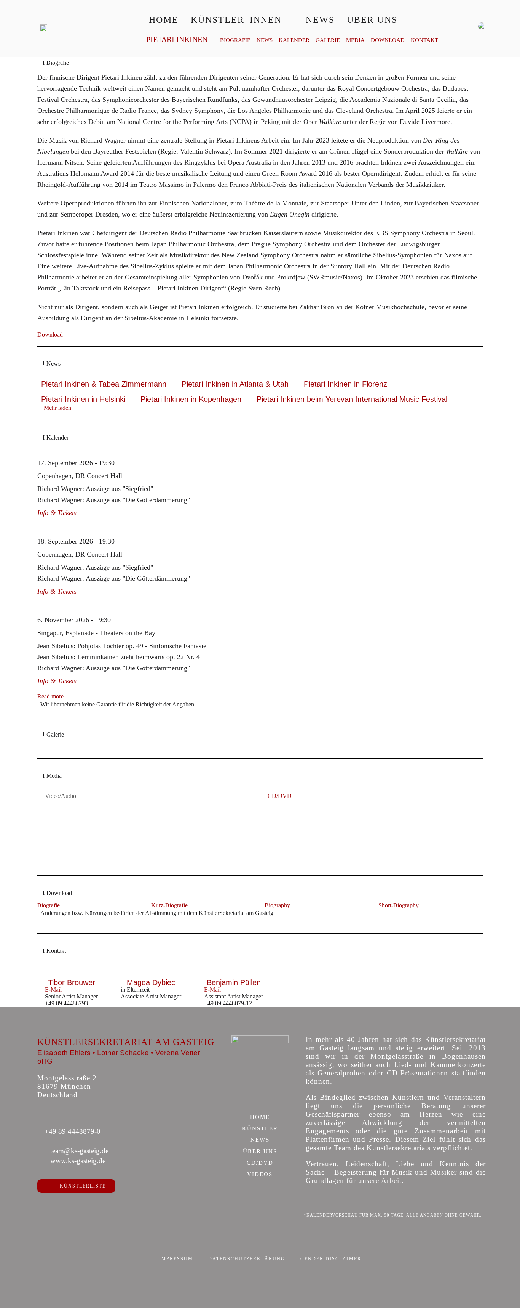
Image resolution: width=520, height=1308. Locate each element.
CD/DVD (260, 1163)
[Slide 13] (300, 856)
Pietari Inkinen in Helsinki (83, 399)
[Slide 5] (236, 856)
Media (355, 40)
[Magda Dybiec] (150, 975)
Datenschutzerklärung (246, 1258)
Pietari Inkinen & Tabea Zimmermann (103, 384)
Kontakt (424, 40)
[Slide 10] (276, 856)
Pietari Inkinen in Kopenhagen (190, 399)
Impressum (176, 1258)
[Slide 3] (220, 856)
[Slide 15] (316, 856)
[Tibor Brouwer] (71, 975)
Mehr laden (57, 407)
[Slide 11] (284, 856)
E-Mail (53, 989)
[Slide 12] (292, 856)
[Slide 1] (204, 856)
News (320, 20)
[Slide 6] (244, 856)
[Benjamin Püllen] (233, 975)
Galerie (328, 40)
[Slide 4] (228, 856)
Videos (260, 1174)
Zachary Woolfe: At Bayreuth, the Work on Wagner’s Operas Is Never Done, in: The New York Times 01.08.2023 (223, 843)
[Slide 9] (268, 856)
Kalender (294, 40)
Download (388, 40)
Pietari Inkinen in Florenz (345, 384)
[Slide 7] (252, 856)
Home (164, 20)
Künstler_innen (236, 20)
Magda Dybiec (151, 982)
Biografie (235, 40)
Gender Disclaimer (330, 1258)
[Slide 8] (260, 856)
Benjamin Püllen (234, 982)
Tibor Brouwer (71, 982)
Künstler (260, 1128)
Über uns (372, 20)
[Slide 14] (308, 856)
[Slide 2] (212, 856)
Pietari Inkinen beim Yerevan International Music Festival (352, 399)
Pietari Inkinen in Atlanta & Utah (235, 384)
